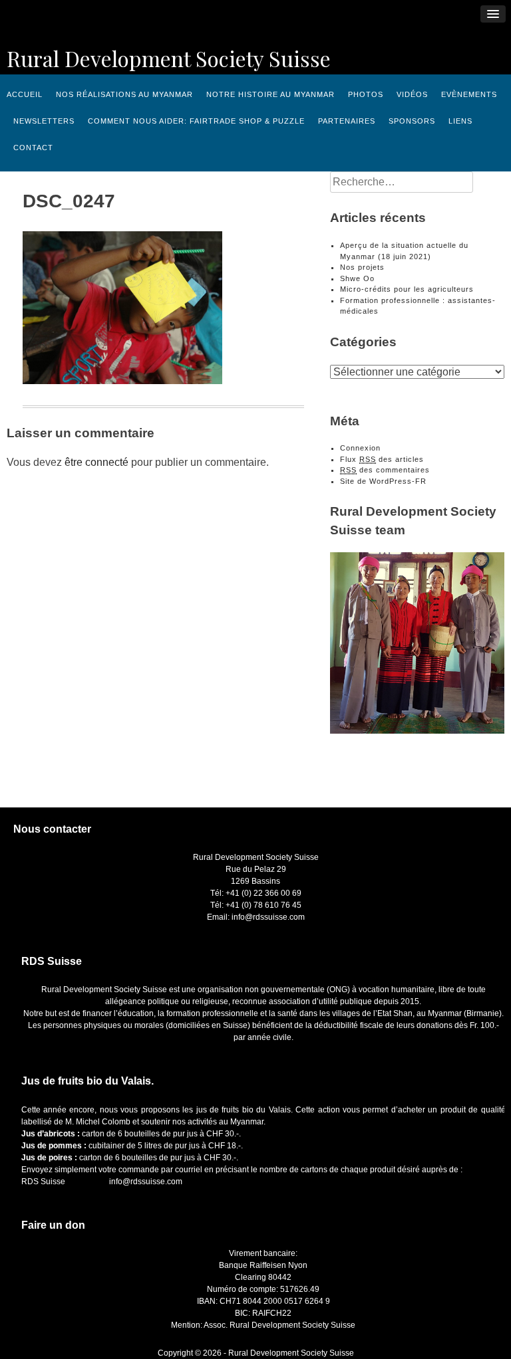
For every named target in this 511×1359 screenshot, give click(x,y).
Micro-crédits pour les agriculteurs (407, 289)
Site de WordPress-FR (383, 481)
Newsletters (44, 121)
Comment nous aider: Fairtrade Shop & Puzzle (196, 121)
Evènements (469, 94)
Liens (460, 121)
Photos (365, 94)
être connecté (96, 462)
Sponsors (412, 121)
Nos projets (362, 267)
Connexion (360, 448)
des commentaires (385, 470)
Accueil (25, 94)
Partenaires (346, 121)
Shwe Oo (357, 278)
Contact (33, 148)
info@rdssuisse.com (145, 1181)
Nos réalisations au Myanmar (124, 94)
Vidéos (412, 94)
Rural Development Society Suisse (169, 58)
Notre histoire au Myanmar (270, 94)
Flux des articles (382, 459)
